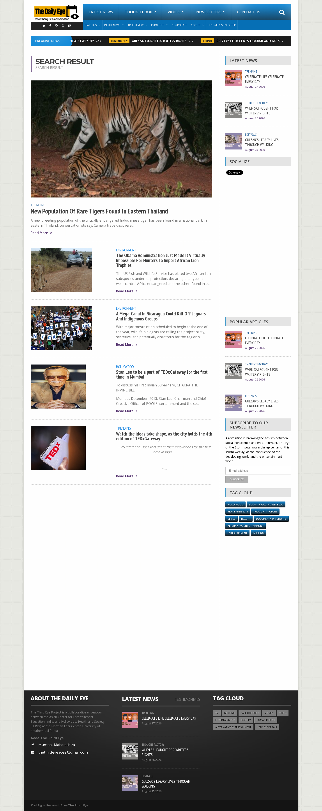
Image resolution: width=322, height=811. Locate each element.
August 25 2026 (255, 150)
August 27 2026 (255, 87)
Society (246, 720)
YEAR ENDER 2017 (267, 727)
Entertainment (237, 533)
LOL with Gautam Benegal (266, 504)
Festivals (199, 40)
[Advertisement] (258, 247)
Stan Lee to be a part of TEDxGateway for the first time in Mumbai (162, 374)
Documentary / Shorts (271, 518)
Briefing (258, 533)
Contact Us (248, 11)
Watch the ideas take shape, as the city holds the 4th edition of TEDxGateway (164, 436)
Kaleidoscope (250, 713)
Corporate (179, 25)
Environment (126, 250)
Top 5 (282, 713)
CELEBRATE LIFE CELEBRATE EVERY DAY (264, 79)
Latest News (101, 11)
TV (216, 713)
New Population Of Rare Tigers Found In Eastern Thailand (99, 211)
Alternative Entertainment (246, 525)
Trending (38, 204)
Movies (269, 713)
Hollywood (125, 366)
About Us (197, 25)
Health (245, 518)
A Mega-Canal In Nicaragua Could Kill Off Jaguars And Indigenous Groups (161, 316)
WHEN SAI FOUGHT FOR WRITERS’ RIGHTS (151, 41)
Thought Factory (111, 40)
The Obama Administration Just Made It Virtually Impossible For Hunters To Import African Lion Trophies (160, 260)
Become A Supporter (222, 25)
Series (231, 518)
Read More (39, 233)
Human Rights (266, 720)
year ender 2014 (238, 511)
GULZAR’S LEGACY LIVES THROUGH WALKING (238, 41)
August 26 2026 (255, 118)
